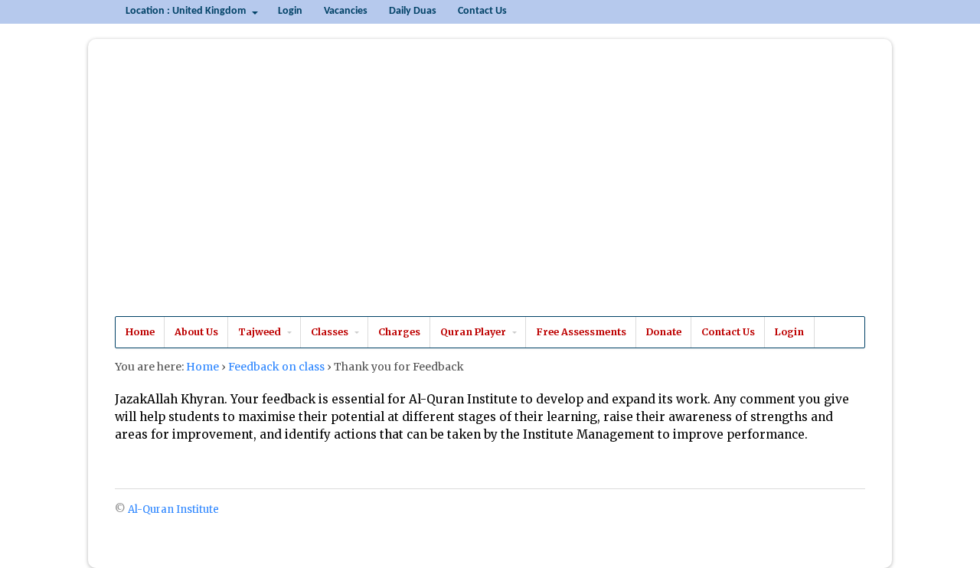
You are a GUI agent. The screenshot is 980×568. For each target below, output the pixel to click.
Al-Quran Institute (224, 190)
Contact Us (482, 11)
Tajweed (259, 332)
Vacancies (346, 11)
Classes (329, 332)
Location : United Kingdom (186, 11)
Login (290, 11)
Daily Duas (412, 11)
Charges (399, 332)
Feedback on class (276, 367)
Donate (663, 332)
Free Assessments (581, 332)
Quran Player (473, 332)
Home (140, 332)
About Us (196, 332)
